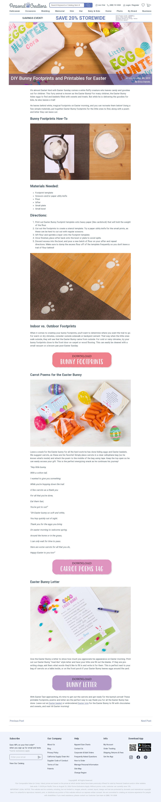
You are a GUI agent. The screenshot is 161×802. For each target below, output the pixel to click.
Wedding (45, 11)
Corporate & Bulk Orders (84, 753)
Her (81, 11)
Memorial (60, 11)
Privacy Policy (52, 753)
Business (146, 11)
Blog (49, 749)
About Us (51, 745)
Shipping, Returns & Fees (114, 753)
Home (108, 11)
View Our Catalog (17, 763)
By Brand (132, 11)
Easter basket (55, 703)
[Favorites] (143, 5)
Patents (50, 769)
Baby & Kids (94, 11)
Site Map (78, 769)
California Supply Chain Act (58, 757)
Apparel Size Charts (82, 745)
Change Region (80, 773)
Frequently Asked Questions (85, 757)
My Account (108, 745)
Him (72, 11)
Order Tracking (109, 749)
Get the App (108, 757)
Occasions (30, 11)
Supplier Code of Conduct (57, 761)
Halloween (15, 11)
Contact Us (78, 749)
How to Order (79, 761)
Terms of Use (52, 765)
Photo (120, 11)
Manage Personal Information (86, 765)
